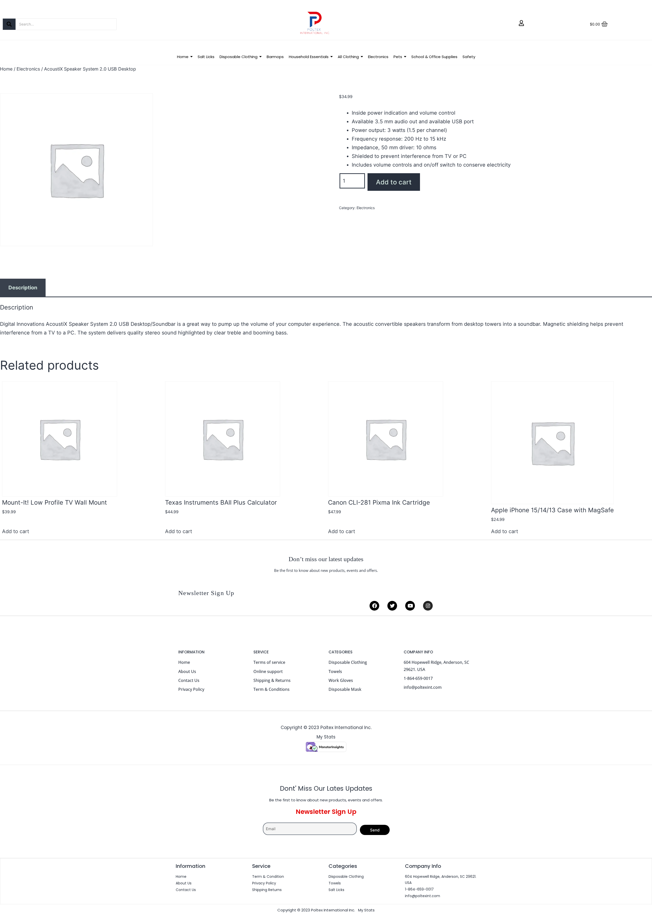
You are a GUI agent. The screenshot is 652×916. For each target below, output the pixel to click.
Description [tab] (22, 288)
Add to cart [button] (15, 531)
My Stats (326, 737)
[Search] (9, 24)
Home (6, 69)
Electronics (28, 69)
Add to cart (394, 182)
